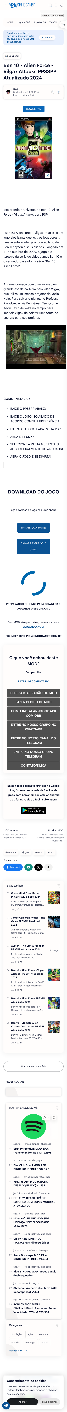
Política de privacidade (45, 1347)
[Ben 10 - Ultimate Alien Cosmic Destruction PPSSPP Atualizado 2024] (54, 994)
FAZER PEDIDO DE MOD (34, 668)
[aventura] (45, 1266)
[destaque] (44, 1160)
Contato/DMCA (26, 1351)
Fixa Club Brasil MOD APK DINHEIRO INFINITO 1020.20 (31, 1133)
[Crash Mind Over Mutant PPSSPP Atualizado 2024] (54, 864)
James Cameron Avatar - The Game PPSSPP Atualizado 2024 (28, 888)
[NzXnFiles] (46, 1365)
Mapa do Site (42, 1351)
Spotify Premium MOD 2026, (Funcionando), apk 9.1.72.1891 (32, 1117)
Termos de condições (20, 1347)
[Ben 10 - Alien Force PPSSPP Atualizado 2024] (54, 969)
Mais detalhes (50, 1401)
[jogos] (39, 1127)
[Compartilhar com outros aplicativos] (48, 833)
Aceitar (22, 1401)
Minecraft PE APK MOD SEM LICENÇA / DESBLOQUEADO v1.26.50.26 (31, 1188)
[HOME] (10, 22)
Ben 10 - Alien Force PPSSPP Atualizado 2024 (28, 966)
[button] (61, 5)
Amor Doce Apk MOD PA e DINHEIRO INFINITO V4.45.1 (30, 1223)
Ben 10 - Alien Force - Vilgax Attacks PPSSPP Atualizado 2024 (27, 940)
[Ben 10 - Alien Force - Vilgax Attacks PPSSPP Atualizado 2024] (54, 941)
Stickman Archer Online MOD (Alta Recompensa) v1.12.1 (35, 1256)
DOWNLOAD (33, 108)
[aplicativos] (34, 1110)
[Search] (50, 5)
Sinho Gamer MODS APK (36, 1343)
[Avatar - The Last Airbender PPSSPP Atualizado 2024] (54, 917)
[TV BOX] (53, 22)
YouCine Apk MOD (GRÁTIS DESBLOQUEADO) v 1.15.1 (30, 1150)
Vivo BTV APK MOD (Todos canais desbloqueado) (34, 1240)
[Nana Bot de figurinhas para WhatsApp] (38, 1365)
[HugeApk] (21, 1365)
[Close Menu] (59, 37)
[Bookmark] (56, 5)
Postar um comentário (33, 1032)
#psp (50, 818)
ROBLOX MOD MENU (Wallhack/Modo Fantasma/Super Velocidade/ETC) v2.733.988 (34, 1274)
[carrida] (32, 1127)
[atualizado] (46, 1110)
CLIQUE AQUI (47, 37)
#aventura (10, 818)
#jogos (25, 818)
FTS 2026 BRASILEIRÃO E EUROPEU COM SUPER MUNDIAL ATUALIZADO (34, 1168)
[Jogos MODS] (23, 22)
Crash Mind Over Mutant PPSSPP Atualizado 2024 (26, 861)
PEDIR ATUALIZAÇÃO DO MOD (33, 659)
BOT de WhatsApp (20, 40)
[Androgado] (29, 1365)
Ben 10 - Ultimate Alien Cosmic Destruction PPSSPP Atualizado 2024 (27, 993)
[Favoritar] (52, 92)
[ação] (31, 1180)
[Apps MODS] (40, 22)
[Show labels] (19, 1317)
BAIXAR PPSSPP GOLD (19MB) (33, 546)
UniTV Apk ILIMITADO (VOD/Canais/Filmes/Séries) (31, 1207)
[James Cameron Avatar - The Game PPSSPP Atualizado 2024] (54, 888)
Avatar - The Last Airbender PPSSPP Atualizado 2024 (27, 914)
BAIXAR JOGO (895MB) (33, 527)
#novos (38, 818)
